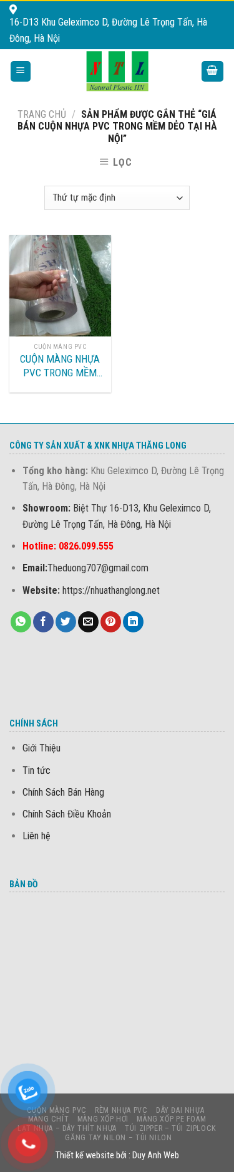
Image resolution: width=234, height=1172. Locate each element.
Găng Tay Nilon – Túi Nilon (118, 1137)
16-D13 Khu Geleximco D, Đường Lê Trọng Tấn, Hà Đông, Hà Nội (108, 30)
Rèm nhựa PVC (121, 1110)
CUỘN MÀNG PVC (57, 1110)
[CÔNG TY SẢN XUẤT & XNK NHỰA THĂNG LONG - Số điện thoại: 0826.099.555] (117, 71)
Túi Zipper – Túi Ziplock (171, 1128)
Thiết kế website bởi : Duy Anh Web (117, 1155)
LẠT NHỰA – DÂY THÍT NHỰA (67, 1128)
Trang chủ (41, 114)
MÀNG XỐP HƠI (103, 1119)
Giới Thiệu (41, 748)
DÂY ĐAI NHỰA (180, 1110)
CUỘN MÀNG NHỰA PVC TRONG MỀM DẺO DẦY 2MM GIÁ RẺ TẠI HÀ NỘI (60, 366)
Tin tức (36, 770)
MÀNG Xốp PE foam (171, 1119)
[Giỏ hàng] (213, 71)
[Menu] (21, 71)
